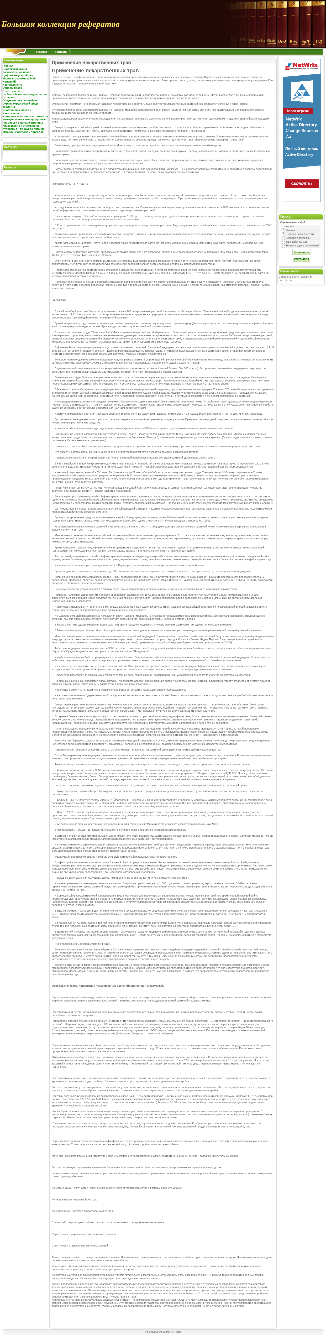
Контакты (61, 51)
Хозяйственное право (17, 72)
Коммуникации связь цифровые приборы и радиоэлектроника (24, 121)
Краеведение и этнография (21, 125)
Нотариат (9, 97)
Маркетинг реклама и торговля (23, 131)
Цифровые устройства (18, 75)
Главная (41, 51)
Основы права (12, 87)
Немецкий (9, 81)
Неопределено (12, 84)
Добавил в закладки (298, 237)
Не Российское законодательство (25, 94)
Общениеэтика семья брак (20, 100)
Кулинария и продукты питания (23, 128)
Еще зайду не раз (296, 241)
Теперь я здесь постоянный (302, 245)
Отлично (291, 230)
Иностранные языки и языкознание (17, 112)
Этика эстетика (12, 91)
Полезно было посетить (300, 234)
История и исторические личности (25, 116)
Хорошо (290, 226)
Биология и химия (15, 69)
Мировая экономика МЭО (19, 78)
